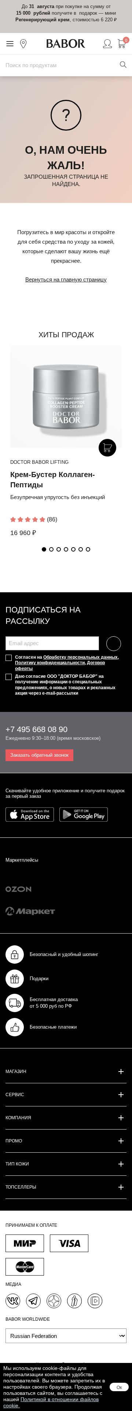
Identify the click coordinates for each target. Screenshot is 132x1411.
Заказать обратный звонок (39, 755)
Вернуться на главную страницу (66, 279)
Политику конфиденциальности (50, 662)
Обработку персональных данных (80, 657)
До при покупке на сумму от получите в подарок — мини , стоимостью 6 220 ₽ (66, 13)
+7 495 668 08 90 (36, 729)
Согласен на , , (67, 663)
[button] (44, 549)
